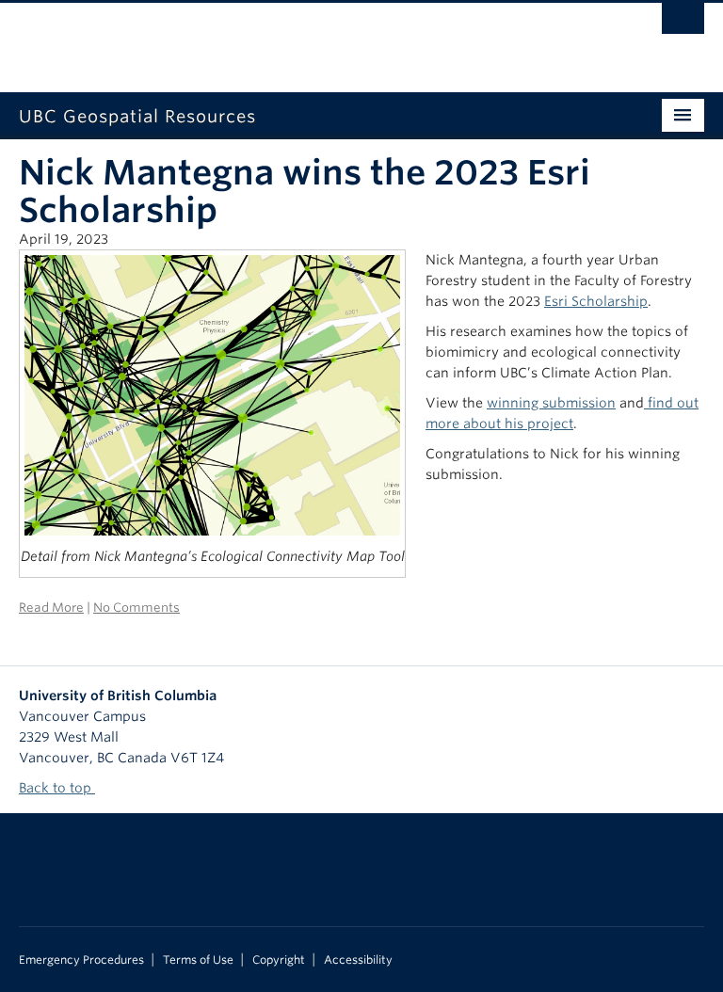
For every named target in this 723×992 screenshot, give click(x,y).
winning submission (551, 402)
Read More (51, 607)
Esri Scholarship (596, 301)
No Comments (136, 607)
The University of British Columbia (310, 38)
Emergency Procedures (81, 960)
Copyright (278, 960)
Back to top (57, 787)
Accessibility (358, 960)
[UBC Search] (683, 23)
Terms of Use (198, 960)
